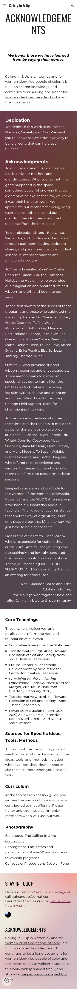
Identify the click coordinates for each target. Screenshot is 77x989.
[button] (4, 5)
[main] (38, 23)
